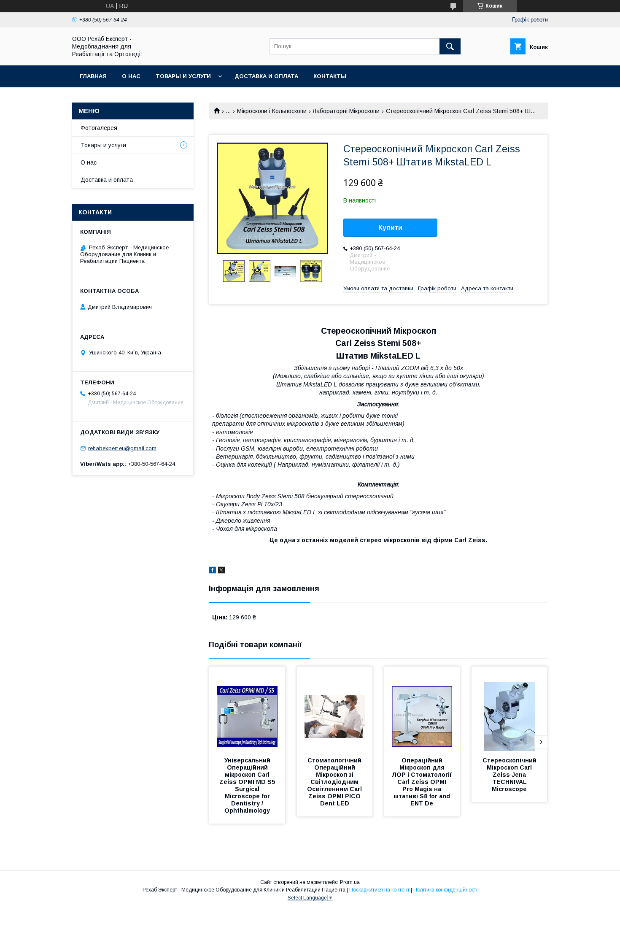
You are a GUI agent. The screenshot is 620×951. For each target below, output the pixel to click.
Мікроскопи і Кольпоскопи (272, 111)
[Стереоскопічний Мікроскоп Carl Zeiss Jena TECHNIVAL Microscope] (509, 709)
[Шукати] (450, 46)
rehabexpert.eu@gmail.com (122, 448)
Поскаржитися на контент (379, 890)
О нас (131, 76)
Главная (93, 76)
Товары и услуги (183, 76)
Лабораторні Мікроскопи (346, 111)
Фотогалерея (99, 127)
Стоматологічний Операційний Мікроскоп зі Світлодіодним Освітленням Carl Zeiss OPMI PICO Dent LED (335, 782)
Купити (390, 227)
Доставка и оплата (266, 76)
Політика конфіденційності (445, 890)
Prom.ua (350, 882)
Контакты (329, 76)
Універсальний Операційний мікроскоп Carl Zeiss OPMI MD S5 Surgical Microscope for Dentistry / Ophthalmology (248, 785)
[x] (221, 571)
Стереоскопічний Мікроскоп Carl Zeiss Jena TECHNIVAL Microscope (510, 774)
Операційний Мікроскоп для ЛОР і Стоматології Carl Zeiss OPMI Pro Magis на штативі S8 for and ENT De (422, 782)
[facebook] (212, 571)
